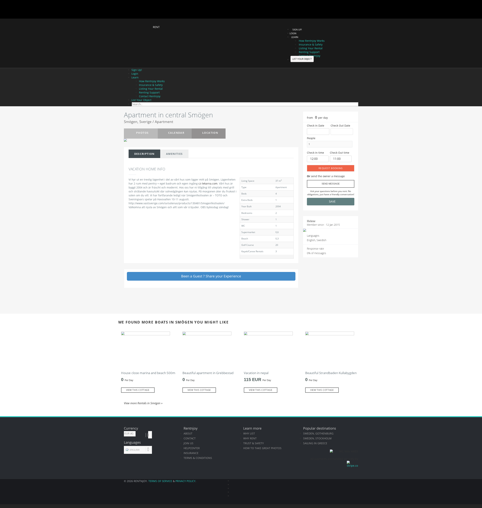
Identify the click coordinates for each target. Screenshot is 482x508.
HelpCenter (192, 448)
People (311, 138)
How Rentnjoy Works (312, 41)
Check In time (315, 152)
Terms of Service (160, 481)
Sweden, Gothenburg (318, 433)
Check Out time (339, 152)
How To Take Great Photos (262, 448)
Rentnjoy (136, 26)
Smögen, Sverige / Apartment (148, 121)
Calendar (176, 132)
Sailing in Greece (315, 443)
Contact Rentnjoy (149, 96)
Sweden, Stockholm (317, 438)
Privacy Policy (185, 481)
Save (332, 201)
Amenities (174, 154)
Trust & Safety (253, 443)
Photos (142, 132)
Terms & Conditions (198, 458)
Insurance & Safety (311, 44)
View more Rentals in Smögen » (143, 403)
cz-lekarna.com (207, 183)
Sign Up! (297, 29)
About (188, 433)
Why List (249, 433)
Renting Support (309, 52)
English (134, 450)
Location (210, 132)
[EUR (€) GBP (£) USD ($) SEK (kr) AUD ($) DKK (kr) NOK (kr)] (138, 433)
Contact (190, 438)
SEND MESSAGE (331, 183)
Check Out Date (340, 125)
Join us (188, 443)
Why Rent (250, 438)
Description (144, 154)
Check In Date (315, 125)
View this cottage (137, 390)
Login (293, 33)
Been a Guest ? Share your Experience (211, 276)
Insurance (191, 453)
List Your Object (302, 59)
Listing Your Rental (311, 48)
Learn (135, 77)
